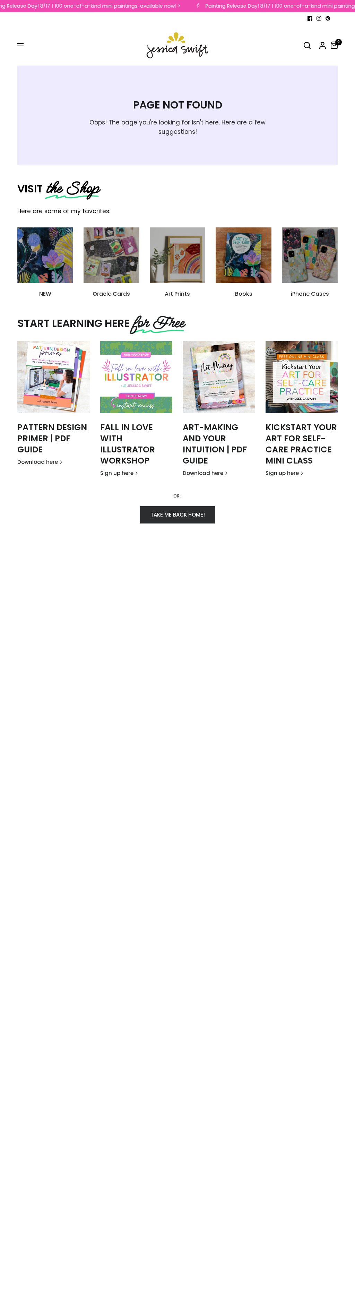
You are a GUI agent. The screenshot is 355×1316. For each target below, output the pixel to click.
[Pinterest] (327, 18)
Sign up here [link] (116, 473)
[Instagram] (318, 18)
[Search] (307, 45)
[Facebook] (309, 18)
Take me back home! (177, 514)
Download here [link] (37, 462)
